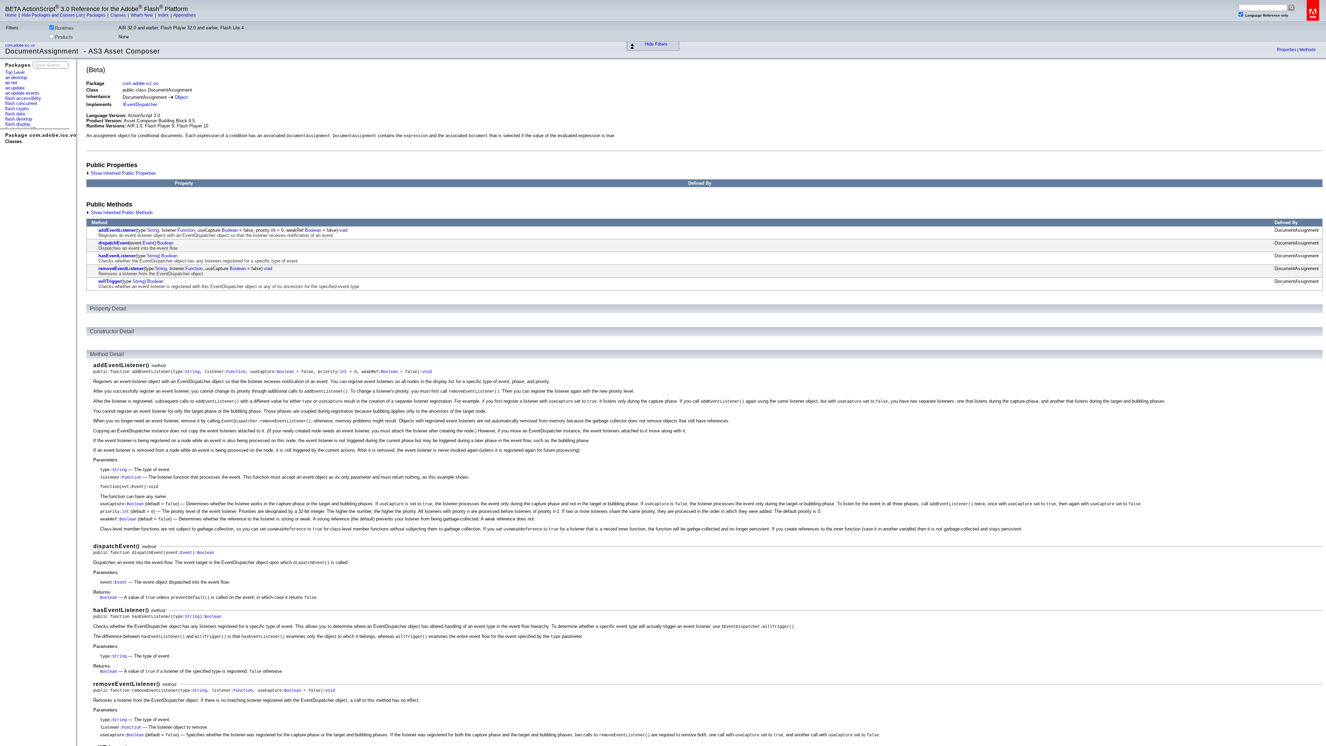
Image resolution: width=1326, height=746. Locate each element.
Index (164, 15)
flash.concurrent (21, 103)
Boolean (230, 230)
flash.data (15, 113)
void (343, 230)
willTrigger (109, 281)
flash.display (17, 124)
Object (181, 97)
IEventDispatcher (140, 104)
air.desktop (16, 77)
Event (148, 243)
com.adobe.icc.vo (20, 45)
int (273, 230)
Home (11, 15)
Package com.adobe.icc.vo (41, 135)
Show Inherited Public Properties (122, 173)
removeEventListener (121, 268)
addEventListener (117, 230)
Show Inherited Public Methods (121, 212)
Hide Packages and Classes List (52, 15)
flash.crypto (17, 108)
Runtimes (64, 28)
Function (186, 230)
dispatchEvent (113, 243)
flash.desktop (18, 119)
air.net (11, 82)
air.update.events (22, 93)
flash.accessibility (23, 98)
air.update (15, 87)
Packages (96, 15)
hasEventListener (116, 255)
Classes (118, 15)
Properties (1287, 49)
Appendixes (184, 15)
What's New (142, 15)
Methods (1307, 49)
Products (64, 37)
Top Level (15, 72)
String (153, 230)
